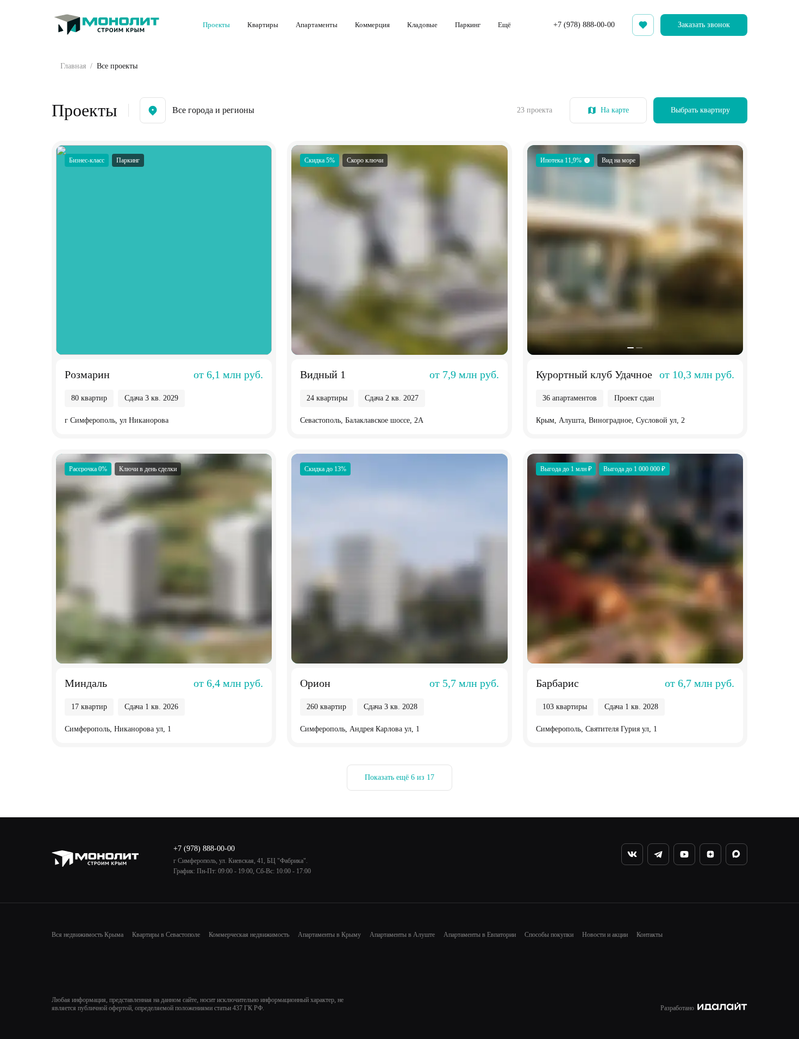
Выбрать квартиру (700, 110)
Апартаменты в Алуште (402, 934)
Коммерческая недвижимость (249, 934)
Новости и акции (605, 934)
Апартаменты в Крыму (329, 934)
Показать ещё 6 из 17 (399, 777)
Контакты (649, 934)
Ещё (504, 25)
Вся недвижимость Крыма (87, 934)
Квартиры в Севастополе (166, 934)
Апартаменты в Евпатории (480, 934)
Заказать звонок (704, 25)
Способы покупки (549, 934)
